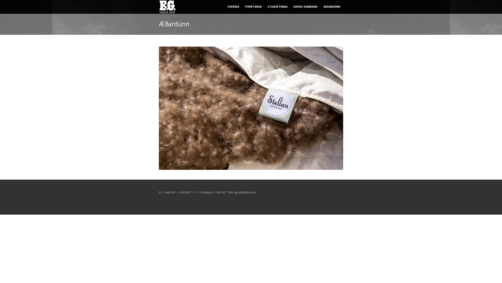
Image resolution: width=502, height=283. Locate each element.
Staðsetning (277, 6)
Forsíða (233, 6)
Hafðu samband (305, 6)
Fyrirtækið (253, 6)
